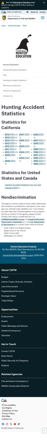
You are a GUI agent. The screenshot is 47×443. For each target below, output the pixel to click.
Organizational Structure (12, 291)
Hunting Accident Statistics (14, 80)
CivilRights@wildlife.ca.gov (12, 219)
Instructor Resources (12, 91)
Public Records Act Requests (14, 361)
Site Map (6, 416)
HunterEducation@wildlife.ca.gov (18, 255)
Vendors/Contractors (11, 331)
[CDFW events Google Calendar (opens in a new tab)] (28, 12)
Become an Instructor (12, 85)
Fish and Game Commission (21, 381)
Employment (7, 316)
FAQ (5, 75)
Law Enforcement (9, 286)
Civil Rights (7, 408)
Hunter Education (11, 65)
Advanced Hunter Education (15, 70)
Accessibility (10, 405)
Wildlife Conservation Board (21, 386)
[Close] (44, 3)
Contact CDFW (8, 351)
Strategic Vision (8, 296)
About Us (34, 12)
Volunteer (5, 335)
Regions (5, 365)
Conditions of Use (10, 411)
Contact (43, 12)
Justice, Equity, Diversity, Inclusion (16, 282)
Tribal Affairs (7, 301)
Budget (4, 277)
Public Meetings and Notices (14, 326)
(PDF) (11, 134)
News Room (7, 356)
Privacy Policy (8, 413)
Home (3, 25)
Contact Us (7, 96)
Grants (4, 321)
